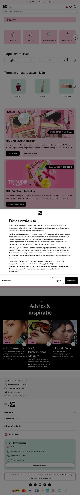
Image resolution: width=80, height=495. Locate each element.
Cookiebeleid (13, 269)
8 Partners (35, 228)
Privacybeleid (13, 271)
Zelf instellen (6, 281)
